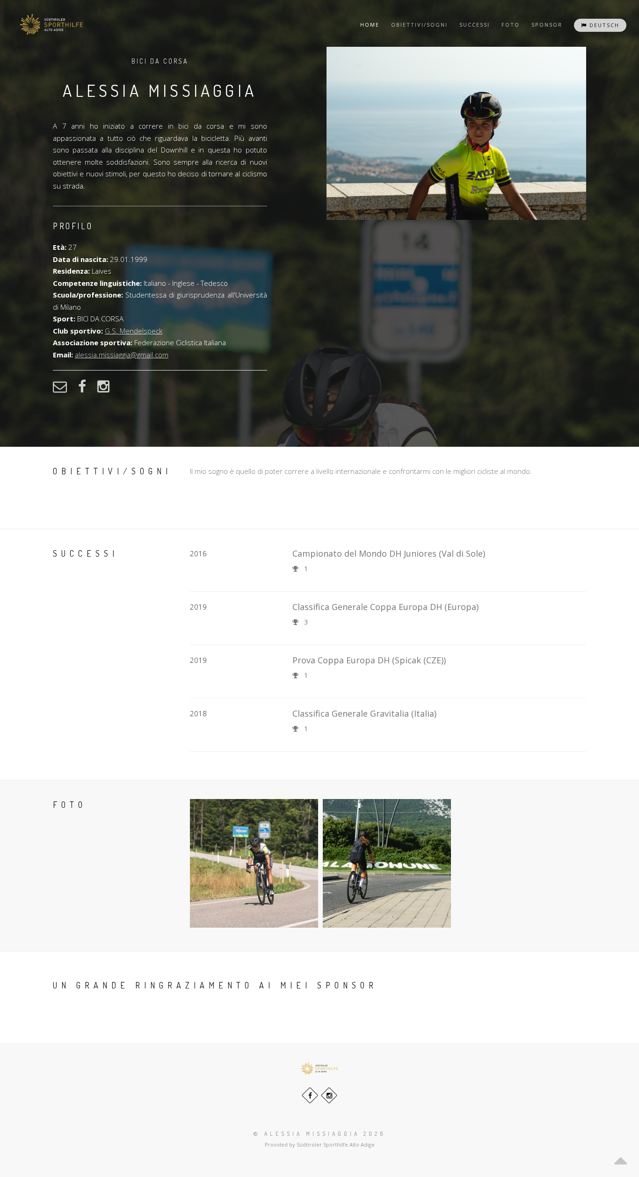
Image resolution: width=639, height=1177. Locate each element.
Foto (510, 24)
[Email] (64, 389)
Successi (474, 24)
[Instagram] (108, 389)
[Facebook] (86, 389)
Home (369, 24)
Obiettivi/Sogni (419, 24)
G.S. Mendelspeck (133, 330)
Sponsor (546, 24)
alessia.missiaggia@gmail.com (121, 354)
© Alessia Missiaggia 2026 (319, 1133)
